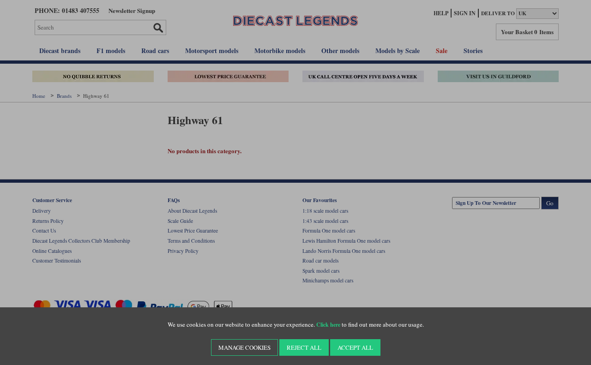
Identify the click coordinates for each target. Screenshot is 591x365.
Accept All (355, 347)
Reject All (304, 347)
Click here (328, 325)
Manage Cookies (244, 347)
